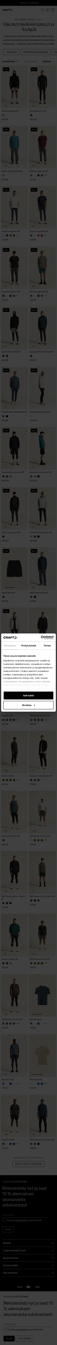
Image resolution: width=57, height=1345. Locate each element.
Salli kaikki (28, 695)
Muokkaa (26, 705)
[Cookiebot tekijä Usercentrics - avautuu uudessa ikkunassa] (41, 637)
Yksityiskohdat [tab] (28, 645)
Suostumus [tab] (10, 645)
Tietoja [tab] (47, 645)
